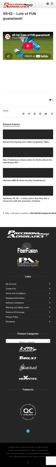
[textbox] (28, 342)
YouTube (25, 397)
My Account (11, 284)
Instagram (31, 397)
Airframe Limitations (15, 303)
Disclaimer (10, 321)
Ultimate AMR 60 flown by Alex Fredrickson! (24, 180)
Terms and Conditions (16, 293)
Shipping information (15, 298)
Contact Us (11, 288)
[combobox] (28, 341)
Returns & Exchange (15, 312)
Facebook (18, 397)
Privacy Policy (12, 317)
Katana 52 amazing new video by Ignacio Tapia (26, 142)
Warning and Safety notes (17, 307)
